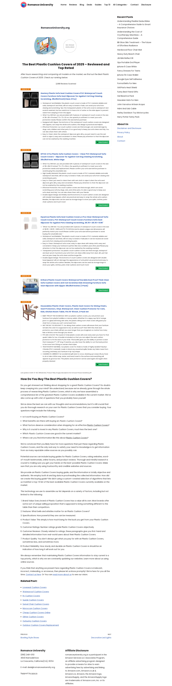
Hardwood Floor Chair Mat (129, 50)
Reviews (73, 4)
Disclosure (146, 4)
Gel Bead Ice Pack (125, 96)
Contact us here (33, 574)
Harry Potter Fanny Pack (128, 117)
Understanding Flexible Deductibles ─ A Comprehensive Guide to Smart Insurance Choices (134, 24)
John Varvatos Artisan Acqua (131, 104)
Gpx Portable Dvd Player (128, 62)
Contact (134, 4)
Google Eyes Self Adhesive (129, 79)
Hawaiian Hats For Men (127, 100)
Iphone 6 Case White (127, 66)
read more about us (62, 574)
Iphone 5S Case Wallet (127, 75)
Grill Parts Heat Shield (127, 87)
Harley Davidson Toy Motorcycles (133, 112)
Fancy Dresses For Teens (128, 70)
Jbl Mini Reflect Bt (125, 58)
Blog (82, 4)
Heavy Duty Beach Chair (128, 54)
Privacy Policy (123, 132)
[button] (127, 4)
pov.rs (34, 673)
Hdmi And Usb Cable (126, 108)
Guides (98, 4)
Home (63, 4)
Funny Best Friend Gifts (127, 91)
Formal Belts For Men (126, 83)
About (120, 136)
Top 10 (107, 4)
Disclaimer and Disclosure (129, 128)
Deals (89, 4)
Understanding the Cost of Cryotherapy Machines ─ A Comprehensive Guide (129, 35)
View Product (103, 142)
